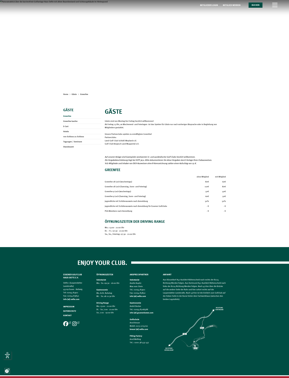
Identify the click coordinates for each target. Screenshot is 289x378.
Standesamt (68, 146)
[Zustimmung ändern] (7, 370)
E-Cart (65, 126)
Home (65, 94)
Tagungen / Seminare (72, 141)
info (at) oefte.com (138, 296)
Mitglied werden (231, 5)
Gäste (74, 94)
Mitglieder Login (209, 5)
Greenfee (84, 94)
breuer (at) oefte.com (139, 329)
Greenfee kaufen (70, 121)
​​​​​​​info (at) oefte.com (71, 299)
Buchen (255, 5)
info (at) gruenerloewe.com (141, 312)
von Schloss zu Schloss (73, 136)
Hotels (66, 131)
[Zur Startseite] (144, 75)
